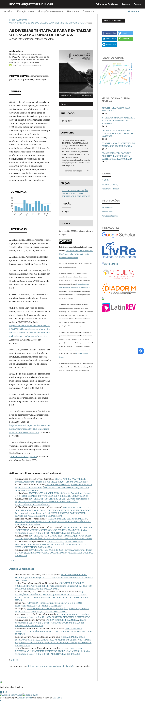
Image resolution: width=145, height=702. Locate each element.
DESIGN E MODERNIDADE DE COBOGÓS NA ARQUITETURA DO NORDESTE (117, 133)
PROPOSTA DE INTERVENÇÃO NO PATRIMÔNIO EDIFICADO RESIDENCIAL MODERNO (49, 649)
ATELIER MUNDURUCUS (69, 614)
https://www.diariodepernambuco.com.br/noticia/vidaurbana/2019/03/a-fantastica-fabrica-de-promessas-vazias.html (29, 429)
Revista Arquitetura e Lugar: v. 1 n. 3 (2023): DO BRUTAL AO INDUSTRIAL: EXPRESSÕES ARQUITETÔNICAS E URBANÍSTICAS (52, 501)
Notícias (74, 11)
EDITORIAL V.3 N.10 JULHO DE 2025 (46, 550)
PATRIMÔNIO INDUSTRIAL (74, 574)
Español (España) (110, 184)
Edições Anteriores (51, 11)
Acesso (137, 4)
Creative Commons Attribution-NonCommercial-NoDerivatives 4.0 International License (76, 254)
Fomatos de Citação (73, 171)
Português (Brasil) (110, 188)
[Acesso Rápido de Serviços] (3, 692)
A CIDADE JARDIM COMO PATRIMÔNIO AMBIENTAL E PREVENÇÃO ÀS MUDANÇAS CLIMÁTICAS (50, 638)
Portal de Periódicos (108, 4)
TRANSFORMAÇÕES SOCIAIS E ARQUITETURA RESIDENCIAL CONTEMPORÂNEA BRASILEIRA (117, 156)
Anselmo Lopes (24, 697)
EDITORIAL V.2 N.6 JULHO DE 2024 (46, 535)
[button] (109, 33)
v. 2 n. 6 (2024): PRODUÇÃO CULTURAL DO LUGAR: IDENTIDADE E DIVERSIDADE (46, 23)
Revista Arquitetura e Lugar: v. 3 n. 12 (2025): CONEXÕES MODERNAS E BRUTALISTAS (52, 615)
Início (9, 11)
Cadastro (126, 4)
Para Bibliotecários (110, 216)
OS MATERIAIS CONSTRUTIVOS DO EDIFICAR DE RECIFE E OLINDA (118, 144)
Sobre (88, 11)
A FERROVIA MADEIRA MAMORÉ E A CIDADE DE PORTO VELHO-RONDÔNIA (118, 120)
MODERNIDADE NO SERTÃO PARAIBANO (67, 518)
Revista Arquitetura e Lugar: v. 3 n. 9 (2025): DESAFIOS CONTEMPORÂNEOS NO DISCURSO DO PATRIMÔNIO (54, 494)
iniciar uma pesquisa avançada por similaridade (51, 666)
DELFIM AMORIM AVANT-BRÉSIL (71, 479)
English (105, 180)
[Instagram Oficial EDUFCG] (6, 692)
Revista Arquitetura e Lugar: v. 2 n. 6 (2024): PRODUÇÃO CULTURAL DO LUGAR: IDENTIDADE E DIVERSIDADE (53, 537)
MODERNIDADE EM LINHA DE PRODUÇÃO (47, 608)
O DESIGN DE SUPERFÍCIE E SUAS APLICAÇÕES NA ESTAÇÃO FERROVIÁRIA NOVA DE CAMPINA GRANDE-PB (53, 508)
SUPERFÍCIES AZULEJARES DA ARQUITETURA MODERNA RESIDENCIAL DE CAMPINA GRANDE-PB (53, 528)
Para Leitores (107, 207)
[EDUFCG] (1, 692)
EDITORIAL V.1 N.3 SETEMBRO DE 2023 (48, 498)
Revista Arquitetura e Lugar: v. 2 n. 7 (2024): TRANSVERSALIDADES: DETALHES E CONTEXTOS (48, 604)
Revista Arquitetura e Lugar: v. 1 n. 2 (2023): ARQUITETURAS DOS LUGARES (51, 481)
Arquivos (22, 20)
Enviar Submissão (113, 20)
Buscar (134, 11)
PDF (65, 104)
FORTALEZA (33, 603)
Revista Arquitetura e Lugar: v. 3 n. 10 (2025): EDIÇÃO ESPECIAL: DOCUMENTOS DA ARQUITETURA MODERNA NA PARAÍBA (53, 487)
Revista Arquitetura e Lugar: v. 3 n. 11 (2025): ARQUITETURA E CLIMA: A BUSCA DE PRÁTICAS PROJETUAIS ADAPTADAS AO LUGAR (52, 597)
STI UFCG (57, 697)
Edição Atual (26, 11)
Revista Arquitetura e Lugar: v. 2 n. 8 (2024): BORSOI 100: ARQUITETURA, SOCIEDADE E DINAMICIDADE (53, 642)
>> (17, 560)
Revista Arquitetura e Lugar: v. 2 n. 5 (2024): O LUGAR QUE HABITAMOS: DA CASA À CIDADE (53, 587)
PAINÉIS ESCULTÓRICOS (58, 484)
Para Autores (107, 211)
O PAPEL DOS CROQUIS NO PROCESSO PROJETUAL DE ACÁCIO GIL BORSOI (49, 543)
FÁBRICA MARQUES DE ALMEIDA (62, 620)
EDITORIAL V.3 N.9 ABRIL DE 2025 (45, 493)
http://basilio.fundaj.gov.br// (23, 456)
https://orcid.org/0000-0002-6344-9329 (26, 65)
